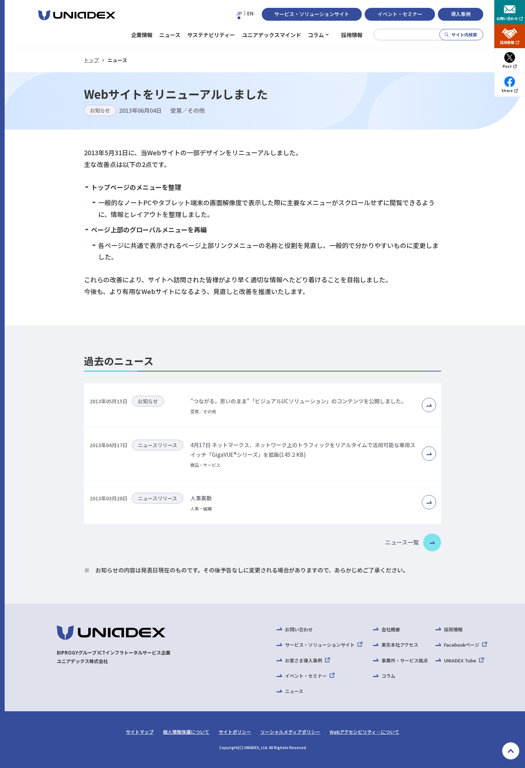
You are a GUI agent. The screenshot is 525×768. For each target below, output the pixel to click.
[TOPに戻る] (510, 750)
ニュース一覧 (402, 542)
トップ (91, 60)
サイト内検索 (464, 34)
